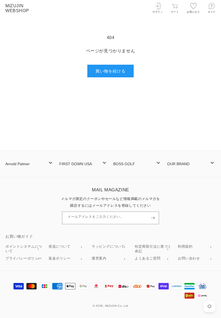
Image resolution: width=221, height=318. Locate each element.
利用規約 (185, 246)
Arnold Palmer (17, 164)
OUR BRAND (178, 164)
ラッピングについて (108, 246)
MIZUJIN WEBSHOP (17, 8)
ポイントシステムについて (23, 248)
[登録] (153, 218)
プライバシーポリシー (23, 258)
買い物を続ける (110, 71)
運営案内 (99, 258)
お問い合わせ (189, 258)
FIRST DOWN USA (75, 164)
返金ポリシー (60, 258)
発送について (60, 246)
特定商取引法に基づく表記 (153, 248)
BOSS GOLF (124, 164)
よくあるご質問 (147, 258)
